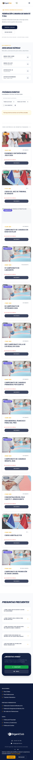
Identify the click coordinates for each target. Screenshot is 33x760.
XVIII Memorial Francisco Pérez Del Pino (15, 422)
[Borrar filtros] (15, 105)
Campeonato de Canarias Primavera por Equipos (15, 384)
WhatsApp (17, 667)
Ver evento (16, 201)
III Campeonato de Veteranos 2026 (12, 307)
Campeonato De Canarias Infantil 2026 (15, 460)
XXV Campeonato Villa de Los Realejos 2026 (15, 345)
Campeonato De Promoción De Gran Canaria (16, 573)
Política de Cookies (15, 753)
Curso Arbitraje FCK (13, 535)
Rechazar (21, 757)
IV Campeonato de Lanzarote (12, 269)
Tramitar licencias (9, 27)
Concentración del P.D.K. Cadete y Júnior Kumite (15, 498)
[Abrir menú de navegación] (29, 3)
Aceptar (11, 757)
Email (17, 671)
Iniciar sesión (8, 32)
